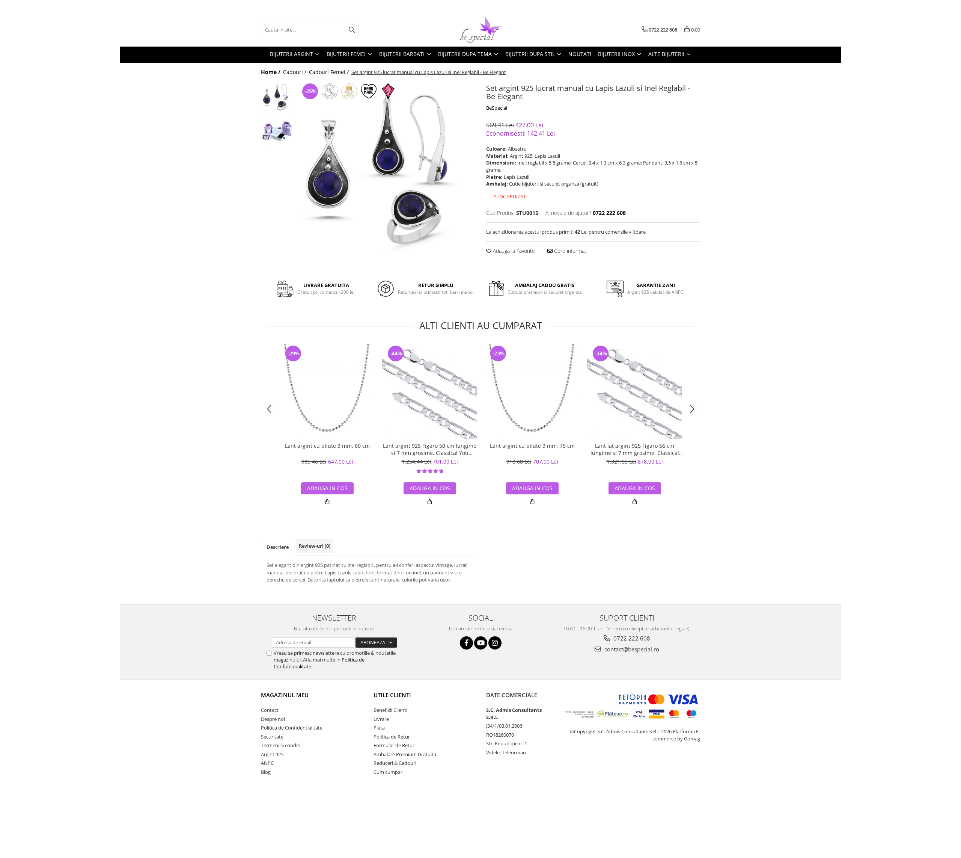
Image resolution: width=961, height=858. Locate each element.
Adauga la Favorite (513, 250)
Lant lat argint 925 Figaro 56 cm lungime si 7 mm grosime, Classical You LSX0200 (634, 449)
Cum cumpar (388, 772)
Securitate (272, 736)
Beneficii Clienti (390, 710)
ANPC (267, 763)
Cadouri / (295, 72)
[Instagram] (495, 643)
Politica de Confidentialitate (291, 727)
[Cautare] (351, 30)
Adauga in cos (327, 488)
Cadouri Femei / (329, 72)
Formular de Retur (394, 745)
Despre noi (273, 719)
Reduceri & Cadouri (395, 763)
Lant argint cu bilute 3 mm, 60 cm (327, 446)
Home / (271, 72)
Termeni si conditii (281, 745)
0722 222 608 (631, 638)
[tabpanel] (386, 171)
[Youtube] (480, 643)
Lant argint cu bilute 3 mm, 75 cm (532, 446)
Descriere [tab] (278, 547)
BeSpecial (496, 107)
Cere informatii (571, 250)
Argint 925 (272, 754)
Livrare (381, 719)
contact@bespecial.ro (631, 649)
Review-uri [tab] (314, 545)
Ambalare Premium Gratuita (405, 754)
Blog (266, 772)
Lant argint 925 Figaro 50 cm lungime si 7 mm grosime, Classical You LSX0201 (429, 449)
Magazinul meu (285, 695)
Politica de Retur (392, 736)
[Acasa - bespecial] (480, 30)
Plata (379, 727)
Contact (270, 710)
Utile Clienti (392, 695)
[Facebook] (466, 643)
